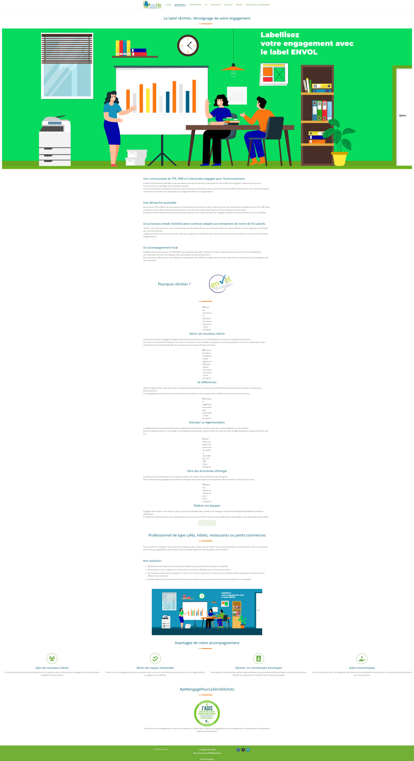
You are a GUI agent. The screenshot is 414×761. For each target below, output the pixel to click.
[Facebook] (238, 750)
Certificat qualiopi (161, 749)
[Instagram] (243, 750)
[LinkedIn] (248, 750)
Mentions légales (207, 759)
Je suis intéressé (207, 523)
